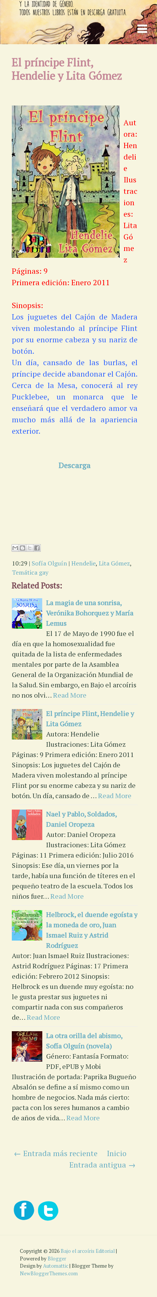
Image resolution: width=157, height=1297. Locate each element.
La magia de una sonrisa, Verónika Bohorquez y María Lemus (89, 613)
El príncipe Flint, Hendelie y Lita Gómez (67, 69)
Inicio (117, 1153)
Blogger (57, 1258)
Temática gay (30, 572)
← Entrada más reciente (56, 1153)
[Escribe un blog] (22, 548)
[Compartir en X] (30, 548)
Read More (70, 695)
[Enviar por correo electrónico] (15, 548)
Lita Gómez (114, 563)
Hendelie (83, 563)
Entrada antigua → (102, 1165)
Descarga (75, 465)
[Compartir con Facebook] (37, 548)
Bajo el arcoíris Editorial (88, 1250)
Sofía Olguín (49, 563)
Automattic (55, 1265)
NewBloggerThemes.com (49, 1273)
